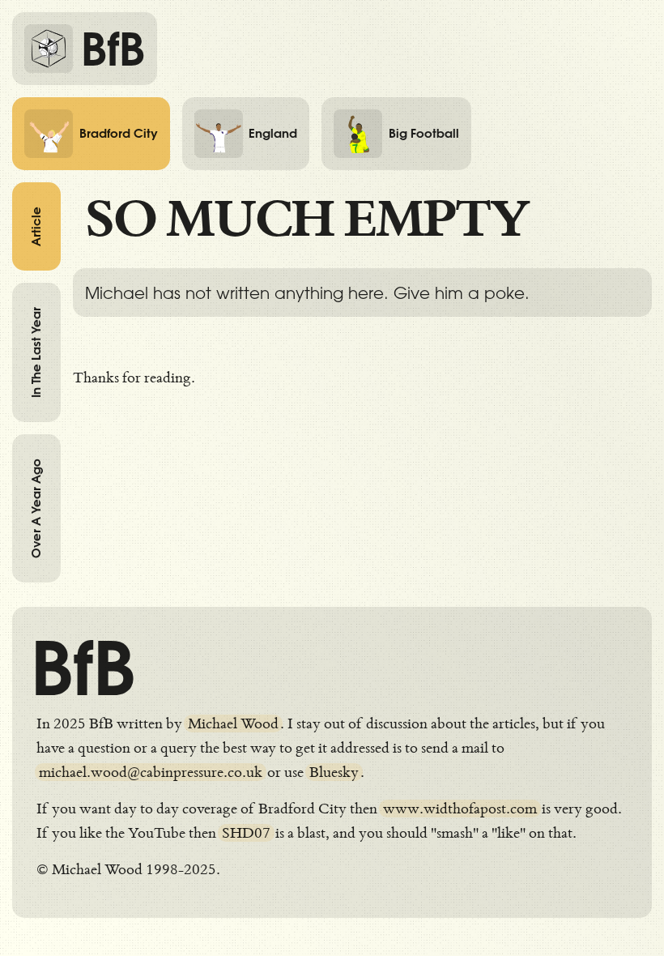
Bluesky (334, 772)
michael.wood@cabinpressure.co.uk (150, 772)
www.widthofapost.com (460, 808)
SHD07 (246, 833)
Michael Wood (233, 723)
